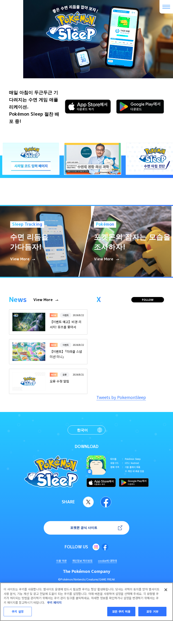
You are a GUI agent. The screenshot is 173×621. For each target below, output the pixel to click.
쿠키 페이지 (54, 602)
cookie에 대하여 (107, 560)
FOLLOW (147, 300)
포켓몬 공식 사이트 (83, 527)
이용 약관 (61, 560)
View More (43, 300)
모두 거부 (152, 611)
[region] (86, 602)
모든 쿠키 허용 (121, 611)
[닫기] (166, 590)
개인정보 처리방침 (82, 560)
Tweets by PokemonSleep (121, 397)
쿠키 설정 (18, 611)
